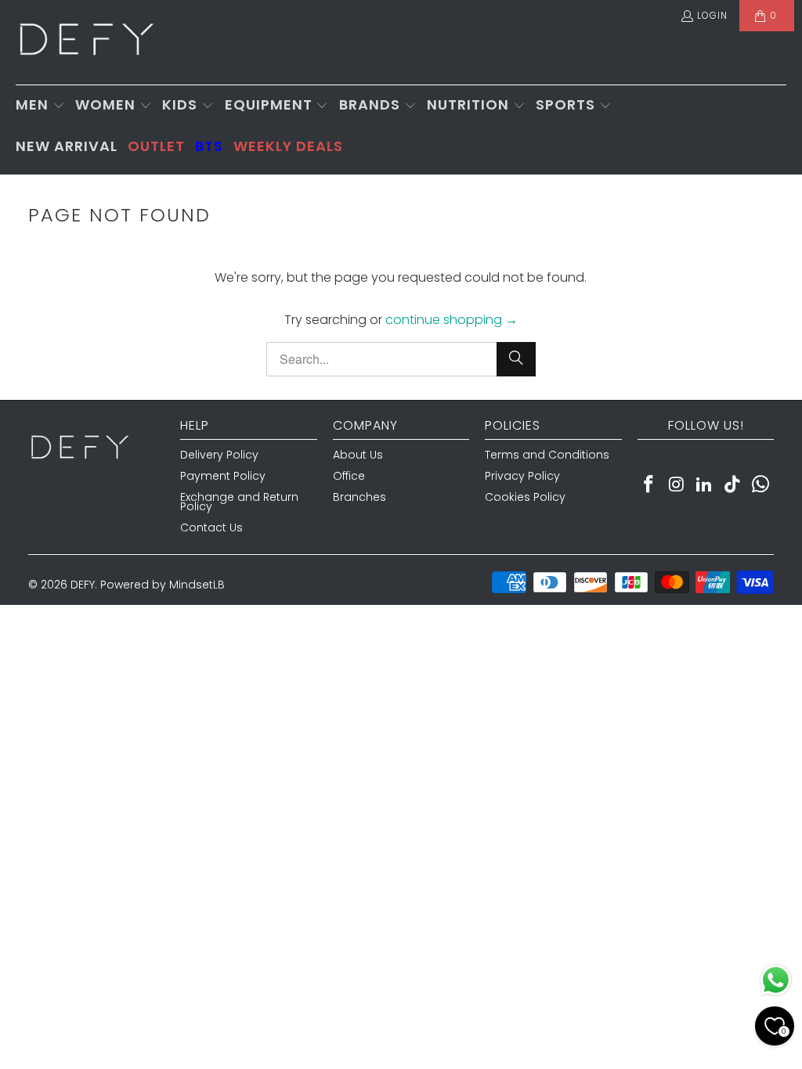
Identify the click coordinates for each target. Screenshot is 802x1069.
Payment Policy (223, 476)
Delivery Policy (219, 455)
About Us (358, 455)
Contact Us (211, 527)
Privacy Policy (522, 476)
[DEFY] (86, 42)
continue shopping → (451, 320)
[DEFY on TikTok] (733, 485)
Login (712, 15)
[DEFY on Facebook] (649, 485)
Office (349, 476)
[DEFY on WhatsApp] (761, 485)
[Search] (516, 359)
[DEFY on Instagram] (676, 485)
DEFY (82, 584)
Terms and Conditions (547, 455)
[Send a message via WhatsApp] (775, 980)
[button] (40, 106)
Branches (359, 497)
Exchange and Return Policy (239, 501)
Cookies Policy (525, 497)
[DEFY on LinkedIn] (705, 485)
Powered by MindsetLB (162, 584)
